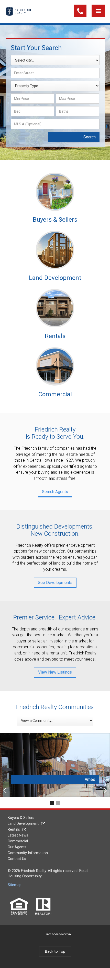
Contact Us (17, 859)
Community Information (28, 853)
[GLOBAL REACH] (55, 938)
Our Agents (17, 847)
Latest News (18, 835)
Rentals (14, 829)
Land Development (23, 823)
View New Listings (55, 672)
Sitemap (14, 885)
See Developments (55, 582)
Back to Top (55, 951)
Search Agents (55, 491)
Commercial (18, 841)
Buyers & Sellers (21, 818)
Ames (90, 779)
